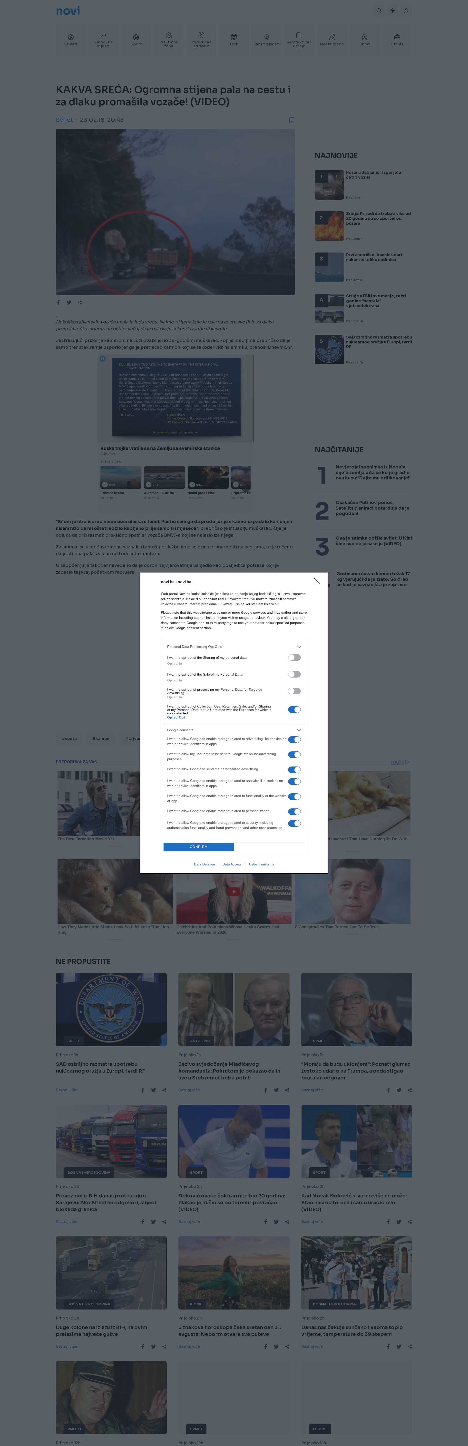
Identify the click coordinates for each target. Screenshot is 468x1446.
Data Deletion (204, 864)
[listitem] (234, 646)
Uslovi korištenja (261, 864)
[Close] (318, 582)
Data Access (232, 864)
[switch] (294, 657)
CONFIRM (199, 847)
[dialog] (234, 723)
